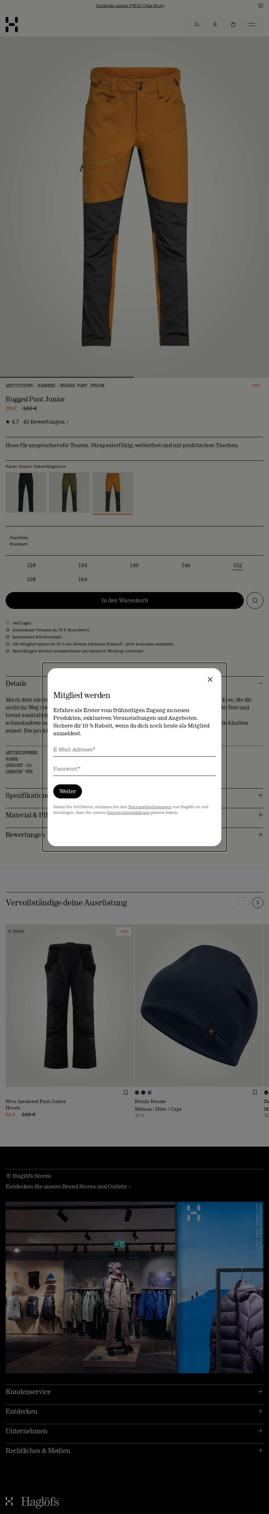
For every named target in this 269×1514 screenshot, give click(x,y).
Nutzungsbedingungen (149, 806)
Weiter (67, 791)
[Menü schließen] (210, 679)
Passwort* (67, 768)
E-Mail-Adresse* (74, 749)
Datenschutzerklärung (128, 812)
